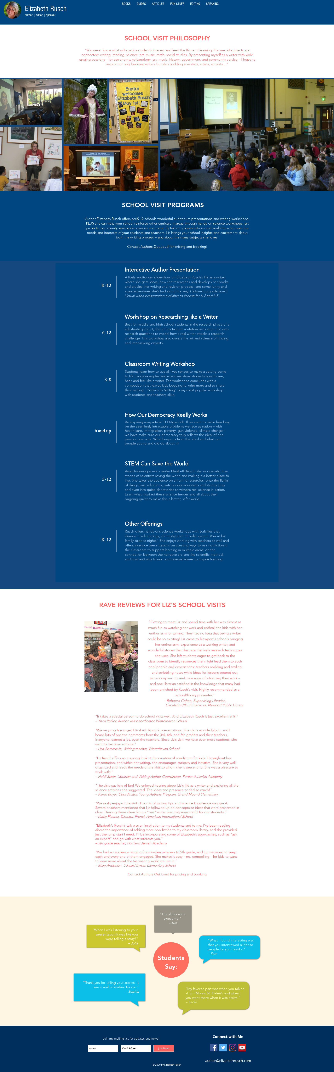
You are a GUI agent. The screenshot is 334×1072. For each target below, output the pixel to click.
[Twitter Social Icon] (223, 1047)
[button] (212, 4)
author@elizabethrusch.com (228, 1060)
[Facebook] (213, 1047)
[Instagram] (232, 1047)
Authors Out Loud (155, 246)
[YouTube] (242, 1047)
